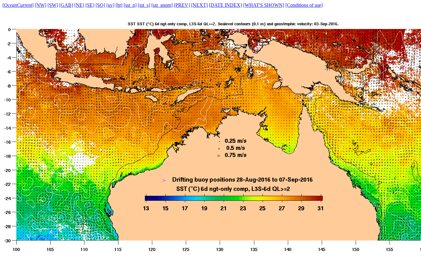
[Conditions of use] (304, 5)
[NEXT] (199, 5)
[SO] (100, 5)
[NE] (79, 5)
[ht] (119, 5)
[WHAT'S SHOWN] (263, 5)
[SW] (52, 5)
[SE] (89, 5)
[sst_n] (130, 5)
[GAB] (66, 5)
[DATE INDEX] (225, 5)
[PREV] (182, 5)
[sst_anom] (162, 5)
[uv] (110, 5)
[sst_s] (144, 5)
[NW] (40, 5)
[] (18, 5)
